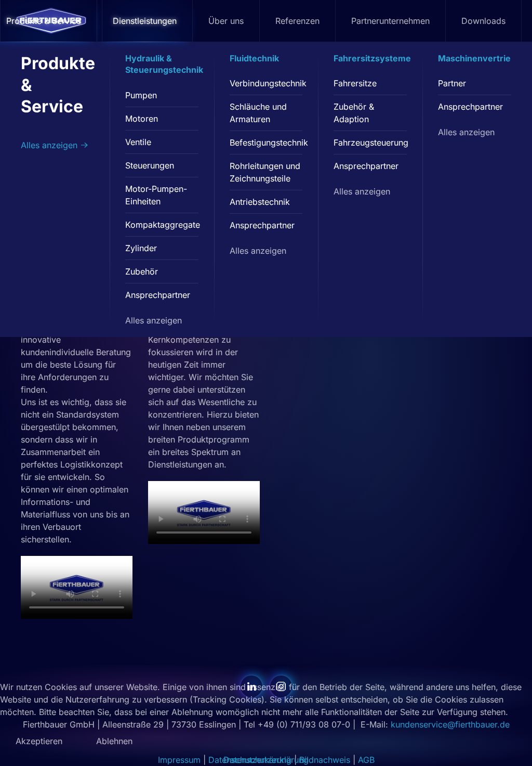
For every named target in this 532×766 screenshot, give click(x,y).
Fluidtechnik (254, 58)
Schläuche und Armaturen (258, 112)
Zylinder (141, 248)
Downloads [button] (483, 21)
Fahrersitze (355, 83)
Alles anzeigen (49, 145)
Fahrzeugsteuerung (370, 142)
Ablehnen (114, 741)
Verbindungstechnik (266, 83)
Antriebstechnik (260, 202)
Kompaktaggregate (161, 224)
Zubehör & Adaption (354, 112)
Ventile (138, 142)
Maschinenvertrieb (477, 58)
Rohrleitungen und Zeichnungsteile (265, 172)
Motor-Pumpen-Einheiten (156, 195)
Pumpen (141, 95)
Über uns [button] (226, 21)
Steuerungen (149, 165)
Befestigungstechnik (266, 142)
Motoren (141, 118)
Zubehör (141, 271)
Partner (452, 83)
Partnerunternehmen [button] (390, 21)
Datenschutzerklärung (266, 760)
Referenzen (297, 21)
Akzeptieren (39, 741)
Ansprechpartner (157, 295)
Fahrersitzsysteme (372, 58)
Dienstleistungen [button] (145, 21)
